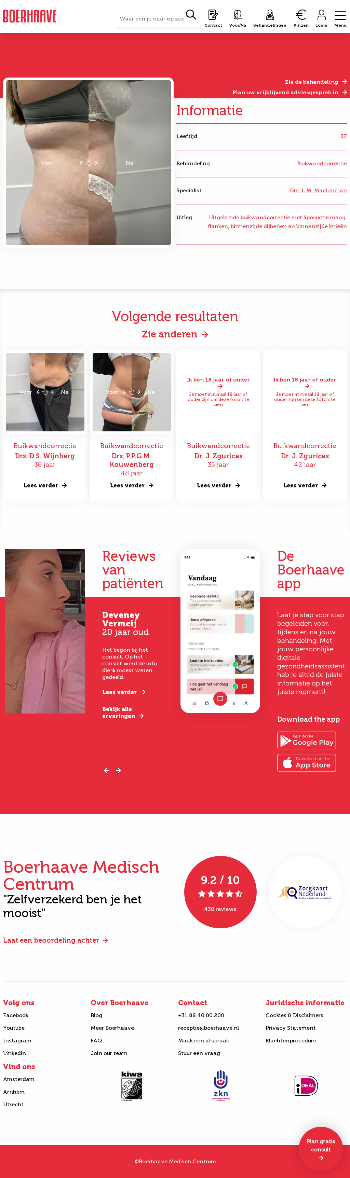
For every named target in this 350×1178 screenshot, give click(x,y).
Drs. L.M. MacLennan (318, 190)
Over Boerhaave (120, 1003)
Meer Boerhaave (112, 1028)
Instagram (17, 1040)
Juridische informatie (305, 1003)
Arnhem (14, 1092)
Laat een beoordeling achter (51, 940)
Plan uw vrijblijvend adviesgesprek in (285, 92)
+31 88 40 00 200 (201, 1015)
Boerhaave (29, 16)
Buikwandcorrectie (322, 163)
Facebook (15, 1015)
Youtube (14, 1028)
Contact (192, 1003)
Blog (96, 1015)
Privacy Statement (291, 1028)
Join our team (109, 1053)
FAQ (96, 1040)
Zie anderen (170, 334)
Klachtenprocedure (291, 1040)
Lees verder (119, 692)
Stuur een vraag (199, 1053)
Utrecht (13, 1104)
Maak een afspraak (203, 1040)
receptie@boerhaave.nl (208, 1028)
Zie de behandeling (311, 82)
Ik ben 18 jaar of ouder (218, 379)
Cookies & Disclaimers (294, 1015)
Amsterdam (19, 1079)
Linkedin (14, 1053)
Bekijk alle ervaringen (118, 712)
